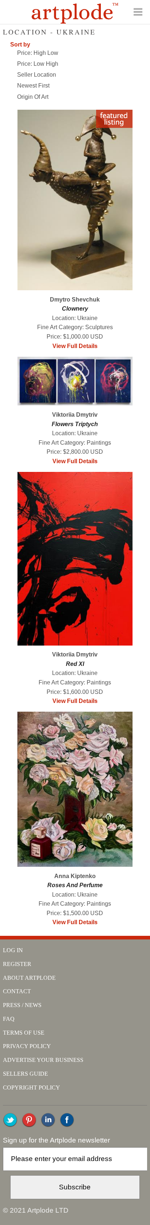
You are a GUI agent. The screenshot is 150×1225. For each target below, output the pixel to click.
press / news (22, 1005)
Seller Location (36, 75)
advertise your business (43, 1060)
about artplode (29, 978)
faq (9, 1019)
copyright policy (31, 1087)
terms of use (23, 1033)
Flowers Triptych (75, 424)
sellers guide (25, 1074)
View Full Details (75, 346)
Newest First (33, 85)
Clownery (75, 309)
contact (17, 991)
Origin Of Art (32, 97)
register (17, 964)
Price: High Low (37, 53)
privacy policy (27, 1046)
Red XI (75, 664)
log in (13, 950)
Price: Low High (37, 64)
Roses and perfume (75, 885)
